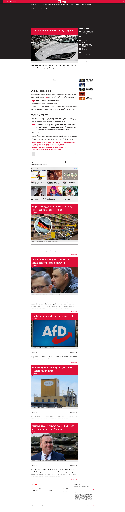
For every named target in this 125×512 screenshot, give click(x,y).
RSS (47, 505)
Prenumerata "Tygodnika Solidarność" (38, 488)
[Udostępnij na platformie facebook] (74, 158)
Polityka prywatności (34, 505)
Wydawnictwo (51, 488)
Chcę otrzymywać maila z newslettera (83, 492)
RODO (39, 505)
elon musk (35, 162)
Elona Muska (71, 108)
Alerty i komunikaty (70, 4)
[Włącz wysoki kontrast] (7, 1)
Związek (39, 4)
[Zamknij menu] (1, 1)
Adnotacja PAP (35, 493)
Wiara (64, 4)
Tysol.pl (93, 505)
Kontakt (50, 492)
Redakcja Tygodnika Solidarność (37, 487)
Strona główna (33, 8)
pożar (54, 162)
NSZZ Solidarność (13, 1)
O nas (50, 487)
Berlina (46, 97)
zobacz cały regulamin (85, 500)
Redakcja (50, 490)
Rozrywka (78, 4)
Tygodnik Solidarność (57, 4)
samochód (59, 162)
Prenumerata (88, 4)
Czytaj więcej (89, 55)
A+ (6, 1)
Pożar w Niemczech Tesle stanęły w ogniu (47, 8)
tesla (64, 162)
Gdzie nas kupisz (35, 490)
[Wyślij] (93, 490)
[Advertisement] (62, 19)
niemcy (41, 162)
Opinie (82, 4)
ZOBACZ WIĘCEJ (69, 162)
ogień (45, 162)
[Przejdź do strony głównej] (61, 1)
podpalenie (49, 162)
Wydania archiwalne (35, 492)
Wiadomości (33, 4)
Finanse (49, 4)
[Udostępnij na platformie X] (76, 158)
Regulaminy (43, 505)
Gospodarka (44, 4)
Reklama (50, 493)
